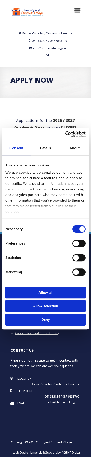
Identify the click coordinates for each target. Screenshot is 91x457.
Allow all (45, 292)
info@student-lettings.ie (50, 48)
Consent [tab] (16, 148)
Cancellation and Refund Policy (37, 333)
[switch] (79, 243)
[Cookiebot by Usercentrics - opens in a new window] (65, 134)
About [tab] (75, 148)
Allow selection (45, 306)
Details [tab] (45, 148)
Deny (45, 320)
